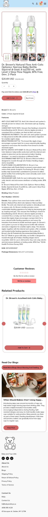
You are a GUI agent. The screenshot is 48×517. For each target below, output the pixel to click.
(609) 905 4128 (7, 508)
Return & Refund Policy (10, 478)
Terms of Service (8, 485)
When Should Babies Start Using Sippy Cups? (22, 400)
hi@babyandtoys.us (9, 504)
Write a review (24, 281)
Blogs (4, 470)
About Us (5, 467)
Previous (4, 324)
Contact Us (6, 500)
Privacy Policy (7, 481)
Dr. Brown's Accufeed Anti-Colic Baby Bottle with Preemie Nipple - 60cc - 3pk (24, 298)
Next (44, 324)
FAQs (3, 497)
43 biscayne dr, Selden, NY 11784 (14, 511)
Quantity (5, 83)
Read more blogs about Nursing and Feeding (21, 368)
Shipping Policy (7, 474)
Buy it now (29, 98)
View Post (11, 428)
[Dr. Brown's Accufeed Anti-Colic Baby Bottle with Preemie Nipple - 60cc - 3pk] (24, 314)
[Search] (33, 3)
